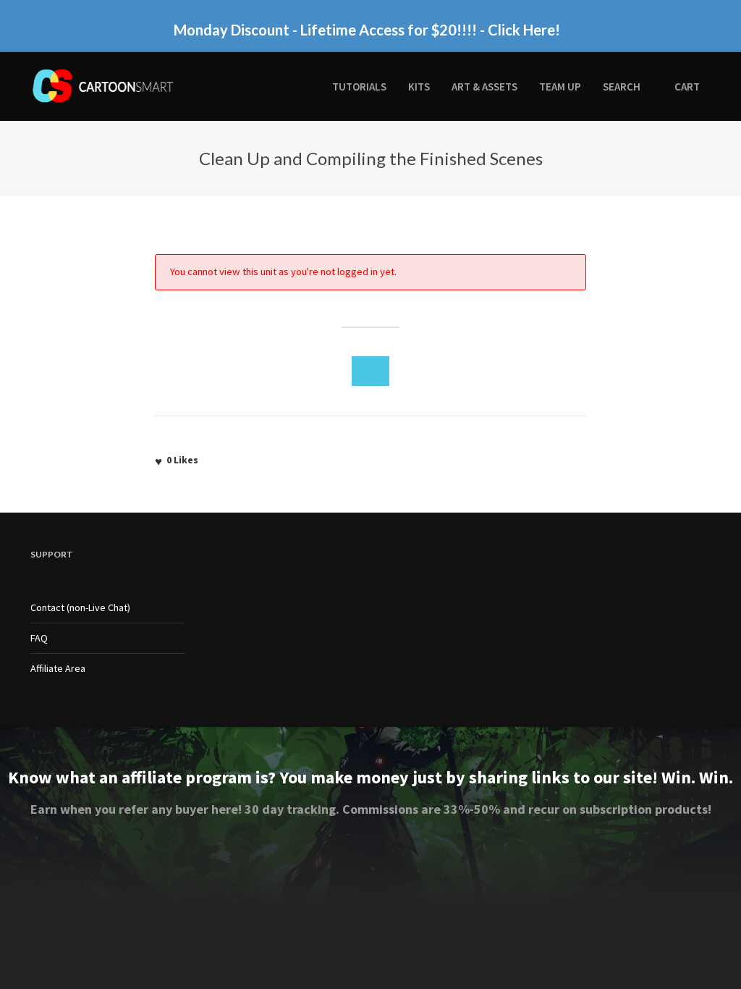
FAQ (39, 637)
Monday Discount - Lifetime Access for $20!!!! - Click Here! (367, 29)
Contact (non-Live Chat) (80, 607)
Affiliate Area (57, 668)
